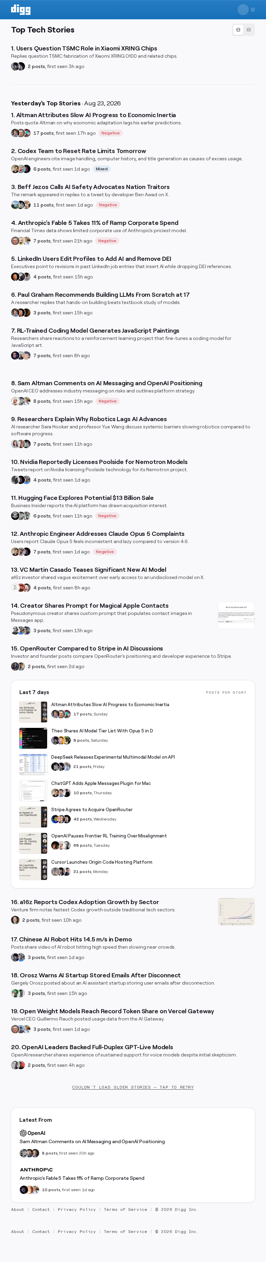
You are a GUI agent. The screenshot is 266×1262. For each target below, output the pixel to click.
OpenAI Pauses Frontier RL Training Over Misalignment (109, 835)
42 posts (82, 819)
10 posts (82, 792)
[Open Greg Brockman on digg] (66, 845)
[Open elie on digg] (26, 355)
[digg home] (20, 9)
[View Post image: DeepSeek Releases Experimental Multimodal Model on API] (33, 764)
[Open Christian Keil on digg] (15, 920)
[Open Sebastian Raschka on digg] (21, 444)
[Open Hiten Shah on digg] (26, 630)
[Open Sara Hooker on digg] (15, 444)
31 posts (82, 871)
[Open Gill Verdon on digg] (21, 587)
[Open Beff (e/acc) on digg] (26, 205)
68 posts (82, 845)
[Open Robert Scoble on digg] (15, 516)
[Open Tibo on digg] (15, 169)
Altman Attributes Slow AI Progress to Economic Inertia (110, 704)
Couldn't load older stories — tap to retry (133, 1087)
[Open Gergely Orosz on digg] (21, 993)
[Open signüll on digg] (15, 630)
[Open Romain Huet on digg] (61, 793)
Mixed (102, 169)
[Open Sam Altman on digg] (55, 845)
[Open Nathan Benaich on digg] (15, 480)
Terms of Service (125, 1209)
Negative (110, 133)
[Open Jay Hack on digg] (21, 241)
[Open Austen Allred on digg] (61, 740)
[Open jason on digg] (66, 793)
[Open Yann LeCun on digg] (15, 133)
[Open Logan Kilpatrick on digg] (66, 819)
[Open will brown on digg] (21, 355)
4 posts (42, 276)
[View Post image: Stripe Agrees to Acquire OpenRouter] (33, 817)
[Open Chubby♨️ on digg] (26, 169)
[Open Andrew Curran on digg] (21, 401)
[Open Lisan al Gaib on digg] (21, 277)
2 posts (36, 66)
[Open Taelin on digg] (66, 740)
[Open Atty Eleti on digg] (21, 1065)
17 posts (43, 133)
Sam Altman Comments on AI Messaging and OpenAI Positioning (92, 1141)
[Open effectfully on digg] (29, 1190)
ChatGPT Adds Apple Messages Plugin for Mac (101, 783)
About (17, 1209)
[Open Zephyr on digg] (21, 66)
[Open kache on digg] (21, 205)
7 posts (42, 241)
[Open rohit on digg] (26, 277)
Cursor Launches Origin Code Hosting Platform (101, 862)
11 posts (43, 205)
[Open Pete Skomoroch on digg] (26, 480)
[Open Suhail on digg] (15, 355)
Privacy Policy (77, 1209)
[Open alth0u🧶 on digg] (21, 169)
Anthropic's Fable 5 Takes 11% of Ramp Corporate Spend (82, 1178)
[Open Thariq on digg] (21, 552)
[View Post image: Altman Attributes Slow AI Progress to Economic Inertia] (33, 712)
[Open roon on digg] (55, 819)
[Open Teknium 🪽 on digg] (15, 993)
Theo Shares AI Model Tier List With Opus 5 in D (102, 730)
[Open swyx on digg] (66, 871)
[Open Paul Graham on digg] (15, 277)
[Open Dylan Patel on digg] (15, 205)
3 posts (42, 312)
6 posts (42, 169)
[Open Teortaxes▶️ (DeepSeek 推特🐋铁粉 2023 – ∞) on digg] (15, 66)
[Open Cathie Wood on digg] (15, 666)
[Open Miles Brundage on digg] (15, 401)
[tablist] (243, 29)
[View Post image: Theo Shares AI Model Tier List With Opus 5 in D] (33, 738)
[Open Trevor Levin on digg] (35, 1153)
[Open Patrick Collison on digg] (61, 819)
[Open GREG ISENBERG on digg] (21, 666)
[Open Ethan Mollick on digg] (26, 133)
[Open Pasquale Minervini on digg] (26, 313)
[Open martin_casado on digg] (15, 587)
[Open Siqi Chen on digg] (26, 587)
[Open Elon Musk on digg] (55, 871)
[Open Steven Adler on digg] (29, 1153)
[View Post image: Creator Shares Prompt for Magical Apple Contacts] (236, 615)
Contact (41, 1209)
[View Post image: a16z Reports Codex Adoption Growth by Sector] (236, 912)
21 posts (82, 766)
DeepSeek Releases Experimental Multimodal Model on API (113, 757)
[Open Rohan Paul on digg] (26, 241)
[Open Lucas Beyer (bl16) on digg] (61, 871)
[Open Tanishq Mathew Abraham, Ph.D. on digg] (66, 766)
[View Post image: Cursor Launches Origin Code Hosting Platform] (33, 869)
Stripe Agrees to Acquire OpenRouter (92, 809)
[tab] (238, 30)
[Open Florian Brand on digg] (26, 516)
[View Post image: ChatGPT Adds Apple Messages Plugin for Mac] (33, 790)
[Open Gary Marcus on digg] (21, 133)
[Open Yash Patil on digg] (21, 1029)
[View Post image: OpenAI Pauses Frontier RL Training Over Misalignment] (33, 843)
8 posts (42, 401)
